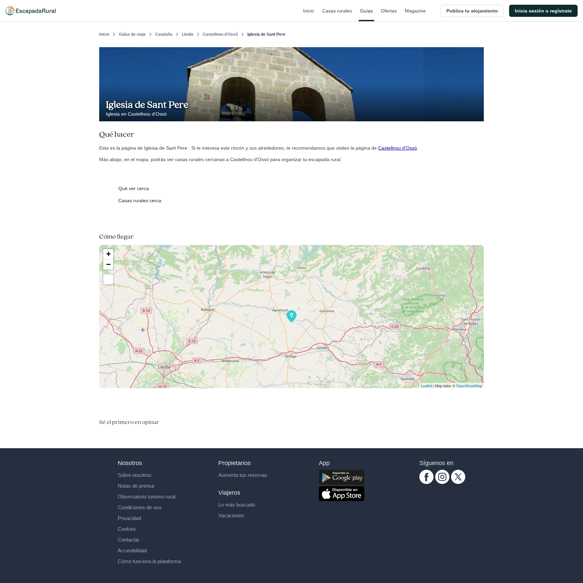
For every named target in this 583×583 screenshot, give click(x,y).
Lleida (187, 34)
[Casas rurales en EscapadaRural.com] (30, 10)
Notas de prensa (136, 486)
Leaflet (426, 385)
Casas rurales (337, 10)
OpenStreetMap (469, 385)
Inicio (308, 10)
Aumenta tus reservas (242, 475)
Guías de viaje (132, 34)
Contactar (128, 540)
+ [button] (108, 254)
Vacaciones (231, 515)
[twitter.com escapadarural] (458, 482)
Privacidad (129, 518)
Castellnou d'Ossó (220, 34)
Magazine (415, 10)
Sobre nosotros (134, 475)
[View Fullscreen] (108, 279)
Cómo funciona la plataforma (149, 561)
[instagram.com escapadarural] (442, 482)
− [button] (108, 264)
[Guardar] (476, 52)
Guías (366, 10)
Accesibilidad (132, 550)
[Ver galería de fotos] (476, 113)
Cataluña (163, 34)
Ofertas (389, 10)
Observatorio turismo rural (146, 496)
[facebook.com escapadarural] (426, 482)
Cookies (127, 529)
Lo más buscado (236, 505)
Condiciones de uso (139, 507)
